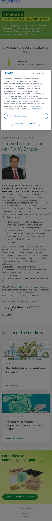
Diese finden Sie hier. (35, 109)
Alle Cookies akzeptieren (26, 124)
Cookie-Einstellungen (16, 116)
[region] (26, 100)
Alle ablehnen (38, 73)
